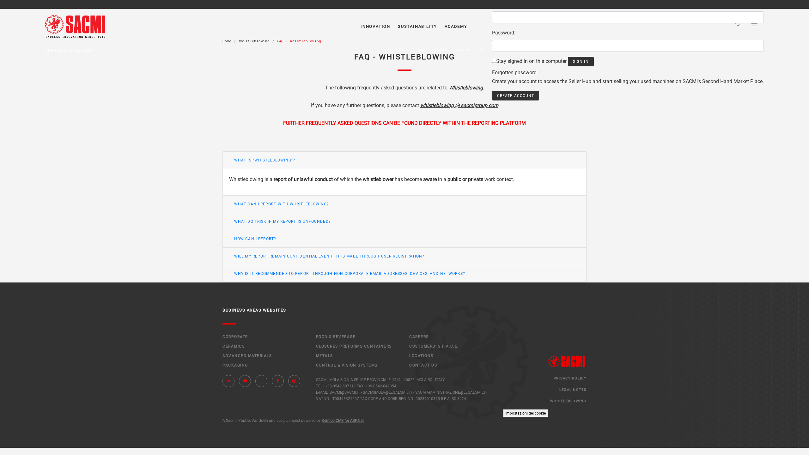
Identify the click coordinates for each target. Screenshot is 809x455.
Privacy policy (570, 378)
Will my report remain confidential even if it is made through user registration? (329, 256)
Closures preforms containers (354, 346)
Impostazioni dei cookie (525, 413)
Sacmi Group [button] (395, 50)
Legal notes (573, 390)
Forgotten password (514, 73)
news (423, 50)
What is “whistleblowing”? (264, 160)
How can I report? (255, 239)
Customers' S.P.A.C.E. (434, 346)
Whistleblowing (568, 401)
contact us (423, 365)
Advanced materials (247, 356)
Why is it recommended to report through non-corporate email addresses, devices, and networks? (349, 273)
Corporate (235, 337)
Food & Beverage (336, 337)
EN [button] (482, 50)
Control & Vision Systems (347, 365)
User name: (504, 4)
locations (421, 356)
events (442, 50)
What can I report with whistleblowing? (281, 204)
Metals (324, 356)
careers (464, 50)
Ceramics (233, 346)
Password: (503, 33)
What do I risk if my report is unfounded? (282, 221)
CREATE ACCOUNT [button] (515, 96)
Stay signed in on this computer (531, 61)
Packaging (235, 365)
